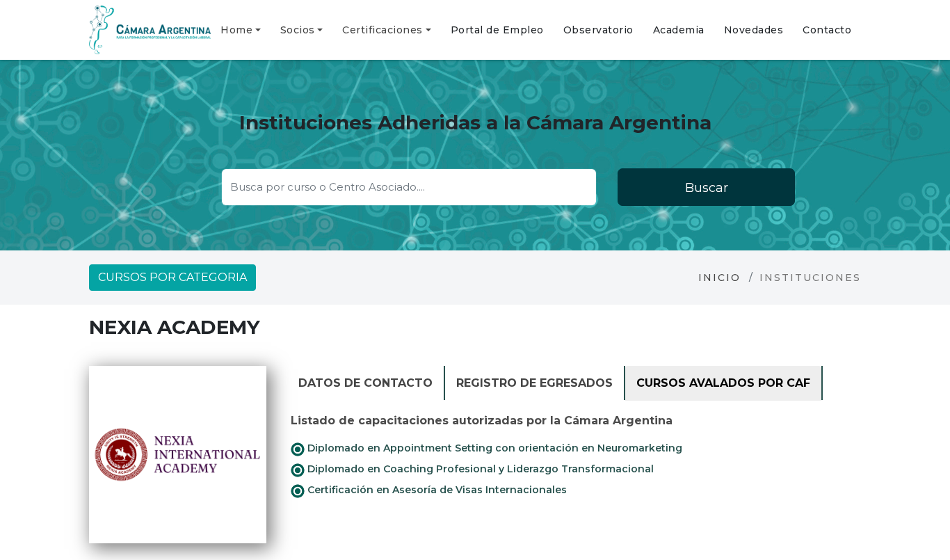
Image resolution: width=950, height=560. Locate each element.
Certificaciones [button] (382, 30)
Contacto (827, 30)
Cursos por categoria (172, 277)
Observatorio (598, 30)
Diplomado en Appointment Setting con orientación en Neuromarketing (493, 448)
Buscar (706, 187)
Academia (679, 30)
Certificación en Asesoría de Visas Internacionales (436, 489)
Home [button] (236, 30)
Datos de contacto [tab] (365, 383)
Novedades (754, 30)
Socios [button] (297, 30)
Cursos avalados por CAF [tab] (723, 383)
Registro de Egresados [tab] (534, 383)
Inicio (719, 277)
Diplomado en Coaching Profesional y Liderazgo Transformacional (479, 469)
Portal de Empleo (497, 30)
